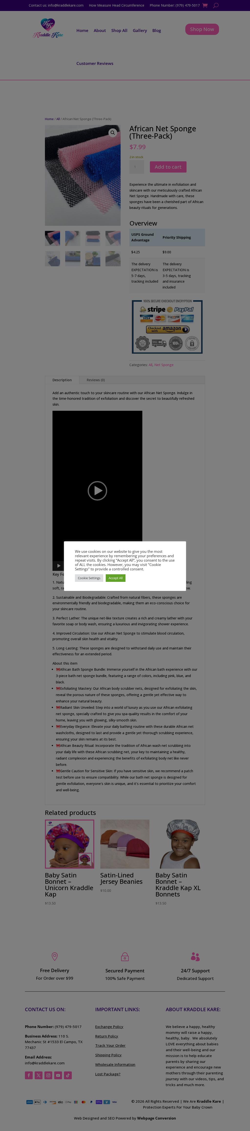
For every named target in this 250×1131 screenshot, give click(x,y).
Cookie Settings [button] (89, 578)
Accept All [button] (116, 578)
